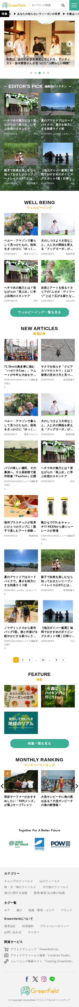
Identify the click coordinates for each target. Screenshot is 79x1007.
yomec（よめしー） (64, 134)
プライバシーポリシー (54, 926)
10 (43, 660)
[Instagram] (43, 976)
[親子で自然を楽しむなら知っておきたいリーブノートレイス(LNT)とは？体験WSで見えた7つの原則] (58, 551)
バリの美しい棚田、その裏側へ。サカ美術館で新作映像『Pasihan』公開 (20, 472)
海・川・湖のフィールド (20, 887)
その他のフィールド (56, 887)
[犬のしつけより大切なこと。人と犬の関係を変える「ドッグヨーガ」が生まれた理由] (58, 215)
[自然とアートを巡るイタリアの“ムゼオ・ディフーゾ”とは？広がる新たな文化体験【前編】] (58, 262)
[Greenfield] (13, 4)
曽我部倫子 (32, 183)
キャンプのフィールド (18, 881)
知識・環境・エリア (41, 910)
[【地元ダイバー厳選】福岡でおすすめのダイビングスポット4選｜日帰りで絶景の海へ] (58, 602)
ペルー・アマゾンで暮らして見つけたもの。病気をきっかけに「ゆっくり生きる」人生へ (20, 245)
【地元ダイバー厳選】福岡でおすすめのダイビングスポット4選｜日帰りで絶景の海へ (58, 175)
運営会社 (10, 926)
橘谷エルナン (31, 254)
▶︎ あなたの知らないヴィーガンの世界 (29, 14)
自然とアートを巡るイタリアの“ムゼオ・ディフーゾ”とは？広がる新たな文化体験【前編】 (58, 292)
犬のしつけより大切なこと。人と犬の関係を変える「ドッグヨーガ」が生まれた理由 (57, 245)
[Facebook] (26, 976)
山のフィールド (50, 881)
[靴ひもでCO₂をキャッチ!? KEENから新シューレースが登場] (58, 497)
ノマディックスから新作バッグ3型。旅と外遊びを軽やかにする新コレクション (21, 632)
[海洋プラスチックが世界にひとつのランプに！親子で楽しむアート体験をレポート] (21, 497)
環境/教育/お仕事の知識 (49, 892)
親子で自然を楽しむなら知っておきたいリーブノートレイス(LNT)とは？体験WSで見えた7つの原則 (20, 175)
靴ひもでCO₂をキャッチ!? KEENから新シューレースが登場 (57, 526)
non (73, 183)
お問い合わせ (13, 932)
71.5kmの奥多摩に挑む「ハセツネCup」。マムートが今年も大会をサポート (20, 371)
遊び (19, 910)
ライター (34, 932)
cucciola (70, 301)
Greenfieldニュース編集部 (24, 379)
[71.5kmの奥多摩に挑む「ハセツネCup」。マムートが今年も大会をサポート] (21, 341)
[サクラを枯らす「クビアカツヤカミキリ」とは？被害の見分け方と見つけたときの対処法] (58, 341)
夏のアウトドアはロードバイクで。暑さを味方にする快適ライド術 (57, 124)
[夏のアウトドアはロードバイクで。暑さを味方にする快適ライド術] (21, 551)
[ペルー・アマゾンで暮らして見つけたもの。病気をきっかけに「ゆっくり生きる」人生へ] (21, 215)
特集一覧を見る (39, 743)
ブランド (66, 910)
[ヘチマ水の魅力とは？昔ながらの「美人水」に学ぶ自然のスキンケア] (21, 262)
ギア (7, 910)
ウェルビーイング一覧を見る (39, 312)
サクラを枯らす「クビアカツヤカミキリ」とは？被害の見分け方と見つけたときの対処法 (57, 371)
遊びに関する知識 (15, 892)
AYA (35, 134)
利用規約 (28, 926)
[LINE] (52, 976)
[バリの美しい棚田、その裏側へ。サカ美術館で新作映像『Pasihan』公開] (21, 442)
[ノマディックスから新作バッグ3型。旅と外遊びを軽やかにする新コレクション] (21, 602)
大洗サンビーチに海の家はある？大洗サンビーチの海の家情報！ (20, 801)
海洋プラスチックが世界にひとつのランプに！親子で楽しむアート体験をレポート (20, 527)
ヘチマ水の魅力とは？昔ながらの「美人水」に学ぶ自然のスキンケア (20, 124)
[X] (35, 976)
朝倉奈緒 (70, 254)
